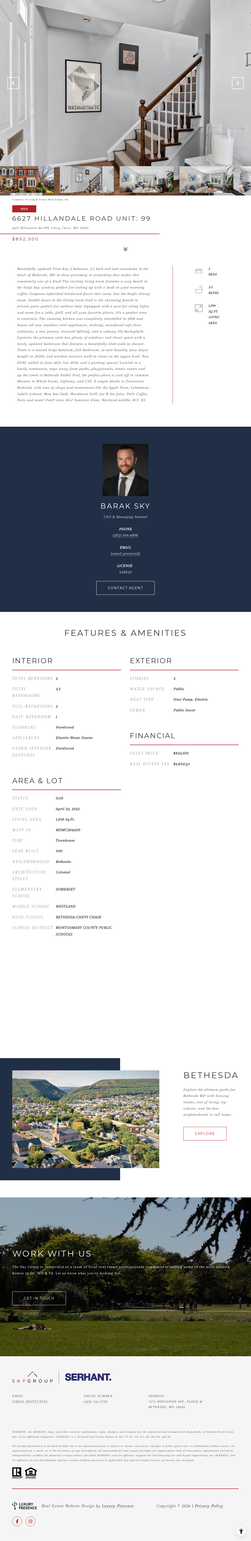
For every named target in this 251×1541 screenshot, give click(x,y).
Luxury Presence (118, 1505)
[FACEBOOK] (17, 1521)
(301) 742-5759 (95, 1401)
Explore (205, 1133)
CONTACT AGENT (125, 588)
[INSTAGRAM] (30, 1521)
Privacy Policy (209, 1505)
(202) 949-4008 (125, 535)
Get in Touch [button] (39, 1298)
